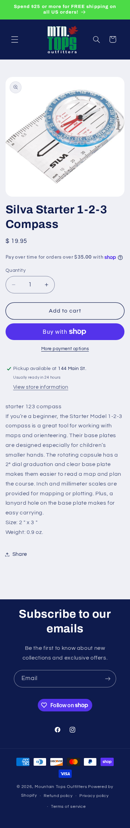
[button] (15, 39)
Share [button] (19, 554)
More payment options (65, 349)
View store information (40, 387)
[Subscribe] (108, 678)
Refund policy (58, 796)
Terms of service (68, 807)
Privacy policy (94, 796)
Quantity (16, 270)
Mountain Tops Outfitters (61, 787)
